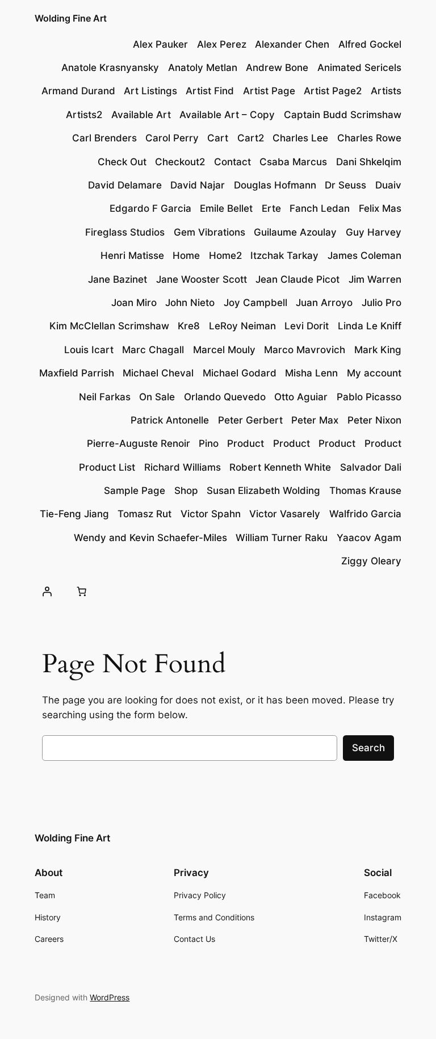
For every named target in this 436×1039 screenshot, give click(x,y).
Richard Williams (182, 467)
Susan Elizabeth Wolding (263, 490)
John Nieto (190, 302)
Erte (271, 208)
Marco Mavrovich (304, 349)
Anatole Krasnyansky (110, 67)
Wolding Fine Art (72, 838)
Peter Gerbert (250, 420)
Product (245, 443)
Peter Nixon (374, 420)
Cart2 (250, 138)
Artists (386, 91)
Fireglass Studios (125, 232)
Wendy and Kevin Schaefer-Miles (150, 537)
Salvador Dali (370, 467)
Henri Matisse (132, 255)
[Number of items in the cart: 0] (82, 591)
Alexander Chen (292, 44)
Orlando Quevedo (225, 397)
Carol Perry (172, 138)
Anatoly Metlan (202, 67)
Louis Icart (89, 349)
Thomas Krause (365, 490)
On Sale (157, 397)
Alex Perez (221, 44)
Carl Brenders (104, 138)
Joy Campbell (255, 302)
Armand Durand (78, 91)
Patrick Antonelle (170, 420)
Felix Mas (380, 208)
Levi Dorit (306, 326)
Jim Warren (375, 279)
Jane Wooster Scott (201, 279)
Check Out (122, 161)
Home (186, 255)
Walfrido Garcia (365, 514)
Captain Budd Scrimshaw (342, 114)
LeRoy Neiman (242, 326)
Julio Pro (381, 302)
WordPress (109, 997)
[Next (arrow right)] (416, 519)
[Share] (373, 12)
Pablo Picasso (369, 397)
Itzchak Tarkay (284, 255)
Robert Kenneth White (280, 467)
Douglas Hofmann (275, 185)
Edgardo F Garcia (150, 208)
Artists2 (84, 114)
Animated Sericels (359, 67)
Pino (209, 443)
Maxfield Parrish (76, 373)
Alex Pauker (160, 44)
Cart (217, 138)
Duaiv (388, 185)
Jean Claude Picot (297, 279)
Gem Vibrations (209, 232)
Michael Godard (239, 373)
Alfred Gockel (369, 44)
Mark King (377, 349)
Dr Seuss (345, 185)
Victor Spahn (211, 514)
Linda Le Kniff (369, 326)
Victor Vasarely (284, 514)
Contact (232, 161)
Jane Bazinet (117, 279)
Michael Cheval (158, 373)
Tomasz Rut (144, 514)
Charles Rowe (369, 138)
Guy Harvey (373, 232)
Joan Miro (134, 302)
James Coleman (364, 255)
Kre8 (189, 326)
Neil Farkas (105, 397)
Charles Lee (300, 138)
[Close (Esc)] (398, 12)
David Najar (197, 185)
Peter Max (314, 420)
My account (374, 373)
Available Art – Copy (227, 114)
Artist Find (210, 91)
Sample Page (134, 490)
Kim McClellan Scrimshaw (109, 326)
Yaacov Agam (369, 537)
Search (368, 747)
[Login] (46, 591)
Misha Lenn (311, 373)
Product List (107, 467)
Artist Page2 (333, 91)
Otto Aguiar (301, 397)
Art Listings (150, 91)
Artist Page (269, 91)
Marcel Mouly (224, 349)
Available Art (141, 114)
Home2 (225, 255)
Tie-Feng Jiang (74, 514)
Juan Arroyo (324, 302)
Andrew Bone (277, 67)
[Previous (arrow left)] (20, 519)
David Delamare (125, 185)
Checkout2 (180, 161)
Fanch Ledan (320, 208)
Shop (186, 490)
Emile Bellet (226, 208)
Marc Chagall (153, 349)
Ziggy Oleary (371, 561)
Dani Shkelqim (368, 161)
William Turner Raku (282, 537)
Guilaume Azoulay (295, 232)
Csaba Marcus (293, 161)
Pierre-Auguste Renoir (138, 443)
